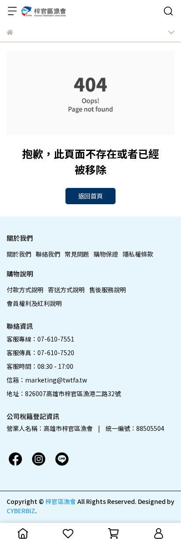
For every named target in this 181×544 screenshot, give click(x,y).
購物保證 (106, 254)
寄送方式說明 (66, 289)
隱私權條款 (138, 254)
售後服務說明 (107, 289)
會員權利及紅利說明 (34, 303)
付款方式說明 (25, 289)
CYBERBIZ (21, 510)
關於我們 (19, 254)
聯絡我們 (48, 254)
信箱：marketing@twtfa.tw (47, 379)
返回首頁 (90, 195)
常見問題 (77, 254)
